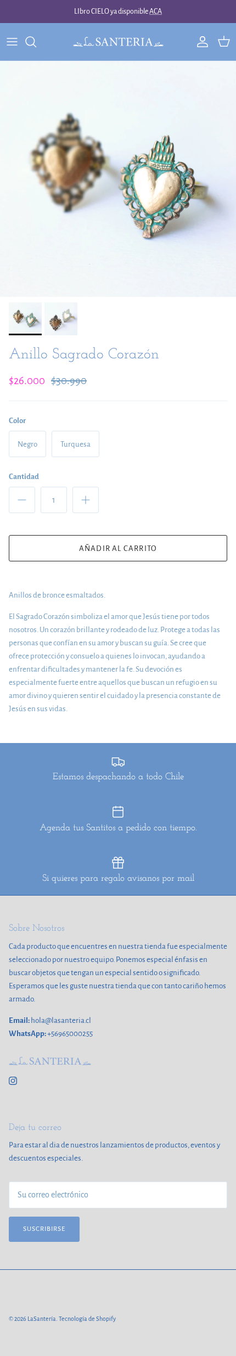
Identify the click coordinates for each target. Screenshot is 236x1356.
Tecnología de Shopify (87, 1318)
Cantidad (24, 476)
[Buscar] (36, 42)
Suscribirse (44, 1229)
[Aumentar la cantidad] (85, 500)
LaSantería (41, 1318)
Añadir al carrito (118, 548)
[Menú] (12, 42)
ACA (155, 11)
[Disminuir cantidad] (22, 500)
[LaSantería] (118, 42)
